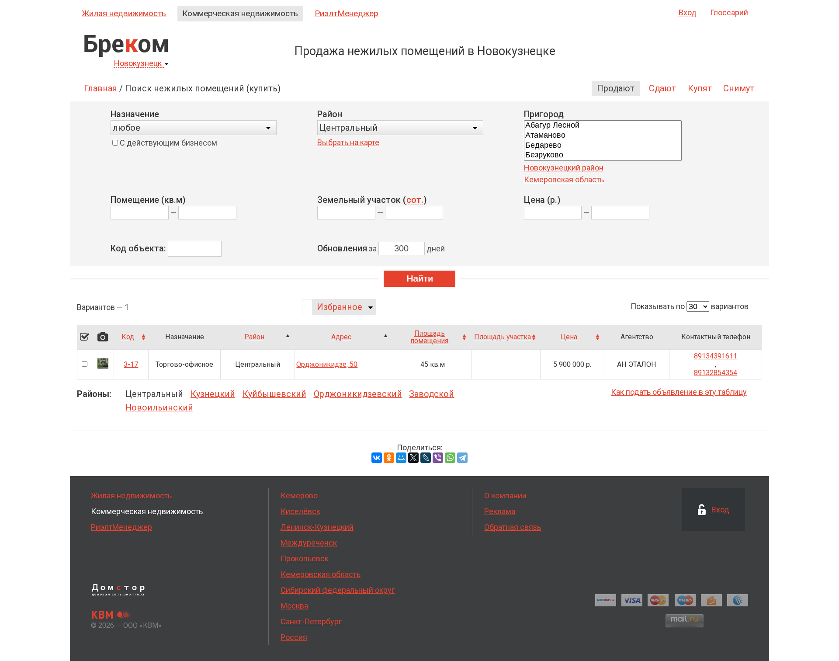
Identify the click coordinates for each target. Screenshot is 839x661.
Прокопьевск (305, 558)
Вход (688, 13)
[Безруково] (602, 155)
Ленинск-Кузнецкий (317, 527)
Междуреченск (309, 542)
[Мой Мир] (401, 457)
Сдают (662, 88)
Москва (294, 605)
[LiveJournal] (425, 457)
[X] (413, 457)
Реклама (499, 511)
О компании (505, 495)
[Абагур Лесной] (602, 126)
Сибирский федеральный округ (338, 590)
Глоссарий (729, 12)
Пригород (544, 114)
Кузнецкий (213, 394)
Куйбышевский (274, 394)
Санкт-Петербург (311, 621)
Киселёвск (300, 511)
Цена (569, 337)
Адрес (341, 337)
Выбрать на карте (348, 142)
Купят (700, 88)
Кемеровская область (564, 179)
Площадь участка (502, 337)
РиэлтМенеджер (346, 13)
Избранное (339, 307)
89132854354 (715, 373)
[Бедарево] (602, 146)
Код (127, 337)
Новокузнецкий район (563, 167)
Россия (294, 637)
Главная (100, 88)
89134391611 (715, 356)
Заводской (431, 394)
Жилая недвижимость (124, 13)
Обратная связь (512, 527)
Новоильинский (159, 408)
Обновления (342, 249)
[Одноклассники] (389, 457)
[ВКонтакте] (376, 457)
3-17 (131, 364)
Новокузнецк (138, 63)
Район (329, 114)
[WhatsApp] (450, 457)
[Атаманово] (602, 136)
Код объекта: (138, 249)
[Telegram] (462, 457)
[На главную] (126, 46)
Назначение (135, 114)
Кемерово (299, 495)
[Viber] (438, 457)
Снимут (738, 88)
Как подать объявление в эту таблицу (679, 392)
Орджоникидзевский (358, 394)
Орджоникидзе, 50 (326, 364)
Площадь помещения (429, 337)
